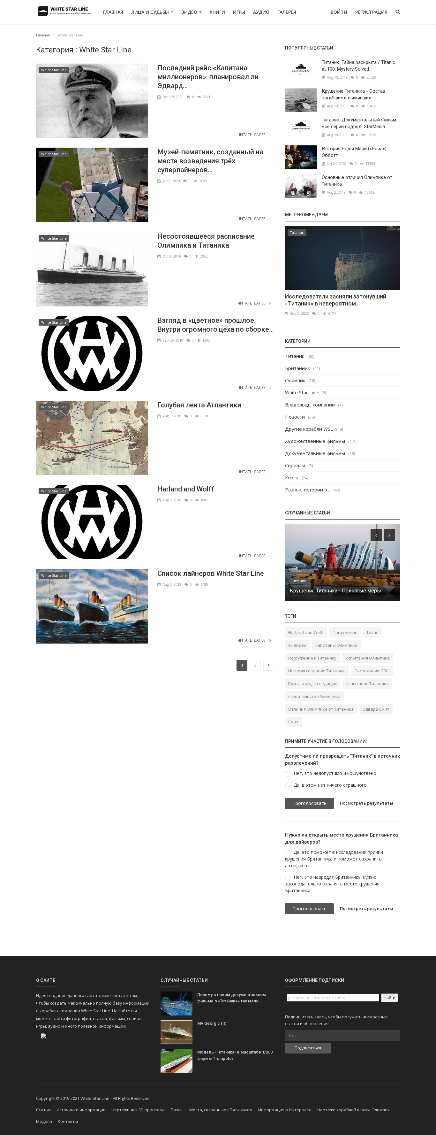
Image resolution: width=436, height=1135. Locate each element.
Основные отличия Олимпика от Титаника (357, 180)
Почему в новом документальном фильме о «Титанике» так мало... (231, 997)
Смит (293, 722)
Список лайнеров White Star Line (210, 573)
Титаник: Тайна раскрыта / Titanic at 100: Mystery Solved (358, 65)
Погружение (345, 632)
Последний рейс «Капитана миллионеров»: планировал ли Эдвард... (208, 77)
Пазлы (177, 1110)
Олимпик (295, 380)
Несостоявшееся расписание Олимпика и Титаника (206, 240)
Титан (372, 632)
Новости (295, 416)
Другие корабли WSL (309, 429)
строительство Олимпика (314, 696)
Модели (44, 1121)
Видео (190, 12)
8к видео (297, 645)
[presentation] (376, 535)
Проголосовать (309, 803)
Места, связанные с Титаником (220, 1110)
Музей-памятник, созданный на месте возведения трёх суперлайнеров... (210, 161)
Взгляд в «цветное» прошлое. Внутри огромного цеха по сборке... (215, 324)
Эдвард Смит (376, 709)
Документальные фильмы (315, 453)
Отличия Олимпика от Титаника (321, 709)
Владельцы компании (310, 404)
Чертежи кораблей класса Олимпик (353, 1110)
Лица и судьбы (150, 12)
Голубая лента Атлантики (199, 405)
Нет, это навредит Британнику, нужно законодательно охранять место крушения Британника (332, 883)
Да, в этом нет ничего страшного (330, 785)
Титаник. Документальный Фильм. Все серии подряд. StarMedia (359, 123)
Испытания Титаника (367, 683)
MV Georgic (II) (211, 1023)
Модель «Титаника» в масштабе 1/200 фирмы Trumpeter (235, 1055)
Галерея (286, 12)
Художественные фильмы (315, 441)
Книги (217, 12)
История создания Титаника (317, 671)
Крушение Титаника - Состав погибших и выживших (353, 94)
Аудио (261, 12)
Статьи (43, 1110)
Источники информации (81, 1110)
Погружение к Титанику (312, 658)
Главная (113, 12)
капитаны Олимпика (336, 645)
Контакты (68, 1121)
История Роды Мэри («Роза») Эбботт (354, 152)
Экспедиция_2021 (372, 671)
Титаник (297, 232)
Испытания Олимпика (367, 658)
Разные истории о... (307, 489)
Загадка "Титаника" (312, 591)
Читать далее (251, 134)
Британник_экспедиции (312, 683)
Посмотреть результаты (366, 803)
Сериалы (295, 465)
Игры (239, 12)
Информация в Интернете (285, 1110)
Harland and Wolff (185, 489)
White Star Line (54, 70)
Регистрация (371, 12)
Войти (339, 12)
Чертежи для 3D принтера (138, 1110)
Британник (297, 368)
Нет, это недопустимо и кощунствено (335, 773)
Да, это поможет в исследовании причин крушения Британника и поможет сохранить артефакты (334, 859)
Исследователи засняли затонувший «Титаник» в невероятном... (335, 300)
